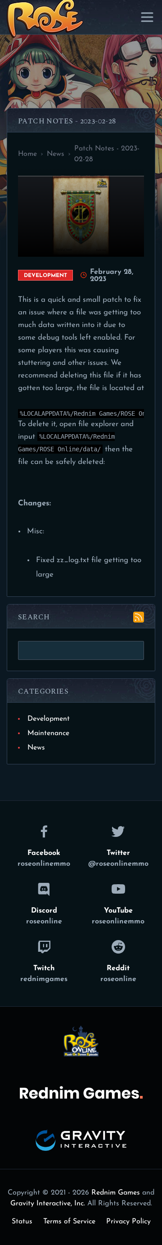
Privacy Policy (128, 1221)
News (36, 747)
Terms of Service (69, 1221)
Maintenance (48, 733)
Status (22, 1221)
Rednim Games (115, 1192)
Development (48, 718)
